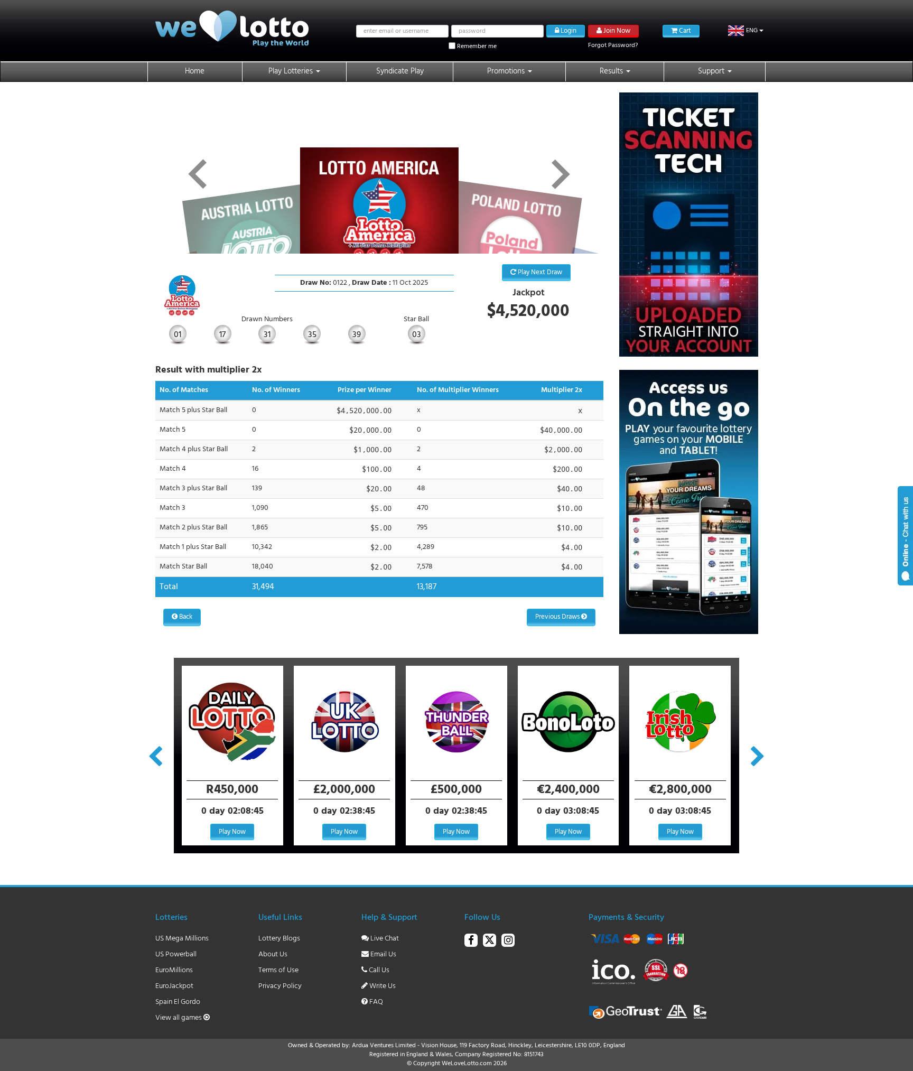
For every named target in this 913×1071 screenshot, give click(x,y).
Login (567, 30)
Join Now (616, 30)
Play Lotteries (291, 71)
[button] (746, 30)
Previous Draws (558, 616)
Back (185, 616)
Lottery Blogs (279, 939)
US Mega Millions (182, 939)
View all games (179, 1018)
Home (194, 71)
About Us (272, 954)
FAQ (375, 1002)
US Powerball (176, 954)
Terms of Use (278, 970)
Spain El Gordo (177, 1002)
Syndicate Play (400, 71)
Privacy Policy (280, 986)
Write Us (382, 986)
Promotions (507, 71)
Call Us (378, 970)
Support (712, 71)
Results (612, 71)
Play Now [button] (232, 831)
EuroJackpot (174, 986)
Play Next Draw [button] (539, 272)
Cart (684, 30)
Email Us (382, 954)
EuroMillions (174, 970)
